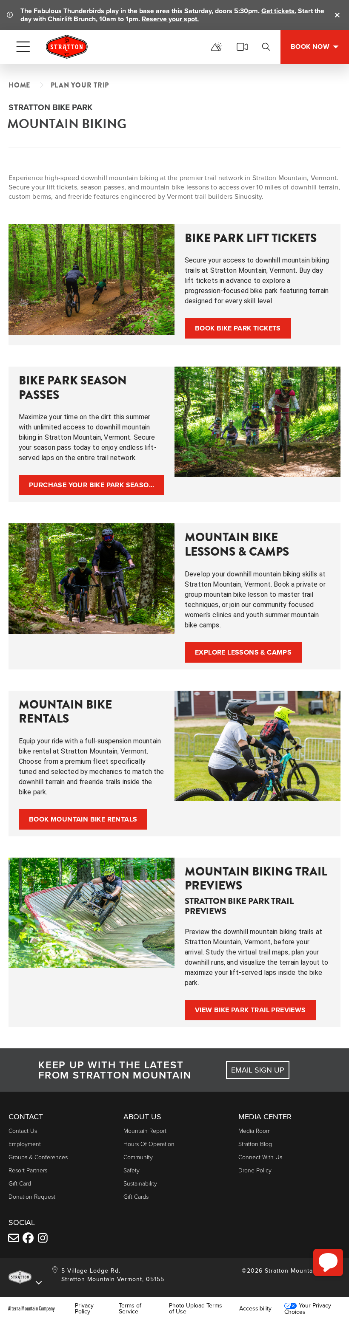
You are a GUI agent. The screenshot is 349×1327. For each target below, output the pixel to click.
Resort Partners (28, 1170)
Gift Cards (136, 1196)
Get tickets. (278, 11)
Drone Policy (255, 1170)
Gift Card (20, 1183)
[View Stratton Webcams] (242, 46)
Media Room (254, 1131)
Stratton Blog (255, 1144)
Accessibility (255, 1308)
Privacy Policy (84, 1308)
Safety (131, 1170)
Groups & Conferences (38, 1157)
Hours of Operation (148, 1144)
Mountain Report (144, 1131)
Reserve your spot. (170, 19)
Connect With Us (260, 1157)
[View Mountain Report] (216, 46)
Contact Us (23, 1131)
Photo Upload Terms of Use (195, 1308)
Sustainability (140, 1183)
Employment (25, 1144)
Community (138, 1157)
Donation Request (32, 1196)
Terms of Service (130, 1308)
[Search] (266, 46)
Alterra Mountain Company (31, 1308)
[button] (328, 1262)
